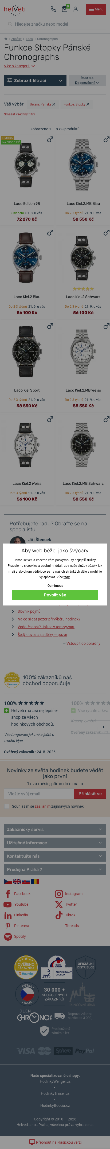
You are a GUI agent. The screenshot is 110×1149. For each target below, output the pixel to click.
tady (67, 577)
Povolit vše (55, 594)
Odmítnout (55, 586)
